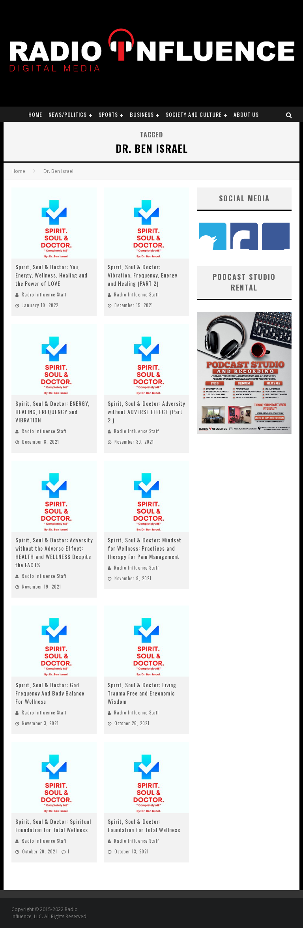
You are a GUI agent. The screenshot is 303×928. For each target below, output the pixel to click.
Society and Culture (194, 114)
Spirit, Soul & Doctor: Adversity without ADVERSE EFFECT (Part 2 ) (146, 411)
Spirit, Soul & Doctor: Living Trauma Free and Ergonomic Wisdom (142, 693)
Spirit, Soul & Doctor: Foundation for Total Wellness (144, 825)
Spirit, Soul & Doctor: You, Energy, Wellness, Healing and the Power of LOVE (51, 274)
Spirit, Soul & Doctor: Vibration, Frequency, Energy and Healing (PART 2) (142, 274)
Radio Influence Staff (44, 294)
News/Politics (68, 114)
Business (142, 114)
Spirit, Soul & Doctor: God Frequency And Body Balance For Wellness (49, 693)
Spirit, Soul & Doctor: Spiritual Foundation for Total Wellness (53, 825)
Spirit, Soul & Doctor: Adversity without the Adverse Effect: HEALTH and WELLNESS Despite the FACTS (54, 552)
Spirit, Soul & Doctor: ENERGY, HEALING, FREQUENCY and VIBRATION (52, 411)
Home (35, 114)
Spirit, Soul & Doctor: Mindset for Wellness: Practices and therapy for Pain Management (144, 548)
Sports (108, 114)
